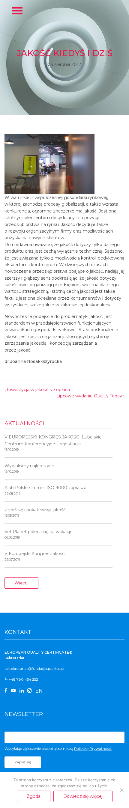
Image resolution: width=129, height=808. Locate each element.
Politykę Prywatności (93, 748)
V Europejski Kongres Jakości (34, 556)
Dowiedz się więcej (83, 796)
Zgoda (33, 796)
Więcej (21, 583)
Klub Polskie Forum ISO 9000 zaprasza (45, 490)
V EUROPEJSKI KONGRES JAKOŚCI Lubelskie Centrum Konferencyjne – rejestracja (53, 443)
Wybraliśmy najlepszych (29, 468)
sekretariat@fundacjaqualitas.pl (37, 668)
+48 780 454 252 (23, 679)
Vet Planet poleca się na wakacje (38, 534)
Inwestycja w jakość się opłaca (38, 389)
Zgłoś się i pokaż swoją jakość (35, 512)
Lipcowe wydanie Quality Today (89, 396)
